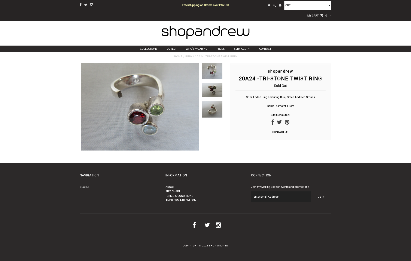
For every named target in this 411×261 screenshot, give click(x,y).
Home (178, 56)
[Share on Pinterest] (287, 123)
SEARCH (85, 186)
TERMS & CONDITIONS (179, 195)
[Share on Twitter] (279, 123)
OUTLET (172, 48)
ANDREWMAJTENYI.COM (181, 200)
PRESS (221, 48)
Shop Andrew (218, 245)
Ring (188, 56)
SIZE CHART (172, 191)
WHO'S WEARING (196, 48)
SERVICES (240, 48)
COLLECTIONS (149, 48)
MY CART (317, 15)
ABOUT (169, 186)
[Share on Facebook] (273, 123)
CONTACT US (280, 132)
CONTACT (265, 48)
